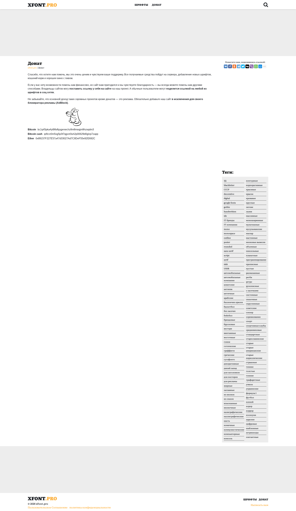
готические (230, 346)
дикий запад (230, 368)
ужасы (249, 384)
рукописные (252, 286)
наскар (249, 233)
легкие (249, 207)
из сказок (229, 398)
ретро (249, 281)
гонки (227, 341)
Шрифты (141, 4)
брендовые (229, 319)
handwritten (230, 211)
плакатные (251, 255)
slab (226, 264)
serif (226, 259)
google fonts (230, 202)
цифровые (251, 423)
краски (249, 193)
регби (249, 277)
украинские (252, 388)
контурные (252, 180)
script (226, 255)
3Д (225, 180)
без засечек (230, 310)
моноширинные (254, 220)
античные (229, 293)
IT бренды (229, 220)
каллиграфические (234, 416)
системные (252, 294)
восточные (229, 337)
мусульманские (254, 229)
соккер (249, 312)
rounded (228, 246)
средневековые (254, 329)
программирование (256, 259)
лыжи (249, 211)
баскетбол (229, 306)
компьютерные (232, 433)
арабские (228, 297)
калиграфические (233, 412)
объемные (251, 246)
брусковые (229, 324)
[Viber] (251, 66)
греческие (229, 354)
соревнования (253, 316)
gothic (227, 207)
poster (227, 242)
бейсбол (228, 315)
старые (249, 343)
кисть (227, 420)
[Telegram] (238, 66)
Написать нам (259, 505)
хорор (249, 406)
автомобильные (232, 272)
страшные (251, 362)
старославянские (255, 338)
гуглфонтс (229, 359)
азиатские (229, 284)
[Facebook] (230, 66)
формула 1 (251, 393)
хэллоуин (251, 414)
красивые (251, 189)
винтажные (230, 333)
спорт (249, 321)
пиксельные (252, 250)
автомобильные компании (232, 279)
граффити (229, 350)
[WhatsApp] (256, 66)
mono (227, 229)
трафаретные (253, 379)
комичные (229, 425)
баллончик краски (233, 302)
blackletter (229, 185)
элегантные (252, 437)
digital (227, 198)
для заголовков (232, 372)
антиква (228, 289)
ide (225, 215)
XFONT (42, 4)
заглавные (229, 390)
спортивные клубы (256, 325)
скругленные (253, 303)
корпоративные (254, 185)
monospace (229, 233)
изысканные (230, 403)
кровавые (251, 198)
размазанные (253, 272)
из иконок (229, 394)
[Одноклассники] (234, 66)
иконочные (230, 407)
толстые (250, 371)
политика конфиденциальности (90, 507)
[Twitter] (243, 66)
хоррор (249, 410)
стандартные (253, 334)
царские (250, 419)
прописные (252, 264)
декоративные (231, 363)
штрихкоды (252, 432)
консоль (228, 438)
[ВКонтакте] (226, 66)
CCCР (226, 189)
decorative (229, 193)
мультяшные (252, 224)
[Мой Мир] (260, 66)
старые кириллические (254, 356)
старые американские (253, 349)
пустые (250, 268)
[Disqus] (121, 190)
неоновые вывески (255, 242)
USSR (226, 268)
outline (227, 237)
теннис (250, 366)
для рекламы (230, 381)
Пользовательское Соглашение (48, 507)
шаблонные (252, 428)
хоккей (249, 401)
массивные (251, 215)
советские (251, 308)
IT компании (230, 224)
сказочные (251, 299)
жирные (228, 385)
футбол (250, 397)
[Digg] (247, 66)
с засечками (252, 290)
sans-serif (228, 250)
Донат (156, 4)
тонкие (250, 375)
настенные (251, 237)
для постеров (231, 376)
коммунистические (234, 429)
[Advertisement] (120, 32)
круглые (250, 202)
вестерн (228, 328)
